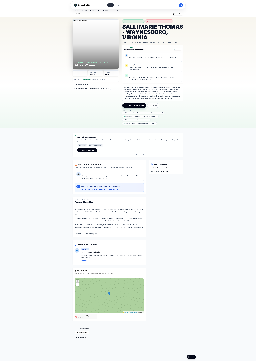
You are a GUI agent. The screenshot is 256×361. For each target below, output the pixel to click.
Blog (117, 5)
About (131, 5)
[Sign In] (181, 5)
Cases (111, 5)
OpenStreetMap (133, 312)
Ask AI (192, 357)
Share (155, 105)
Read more (84, 260)
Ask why (178, 49)
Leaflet (126, 312)
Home (75, 10)
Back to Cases (80, 14)
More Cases (179, 14)
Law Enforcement (141, 5)
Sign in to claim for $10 (88, 150)
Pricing (124, 5)
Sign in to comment (82, 332)
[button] (109, 294)
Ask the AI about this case (136, 105)
